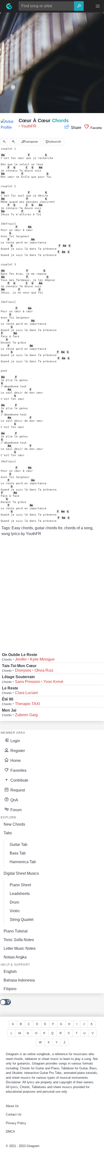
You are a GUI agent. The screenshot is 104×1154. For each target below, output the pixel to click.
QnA (13, 800)
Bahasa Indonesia (19, 980)
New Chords (14, 824)
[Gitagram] (9, 6)
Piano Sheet (20, 885)
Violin (15, 911)
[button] (97, 6)
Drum (14, 902)
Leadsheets (20, 894)
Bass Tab (18, 853)
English (10, 971)
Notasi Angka (15, 957)
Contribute (18, 780)
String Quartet (21, 920)
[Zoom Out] (4, 141)
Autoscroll (54, 141)
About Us (12, 1106)
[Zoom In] (13, 141)
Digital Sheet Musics (21, 873)
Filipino (10, 989)
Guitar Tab (18, 844)
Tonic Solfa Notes (19, 940)
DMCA (10, 1131)
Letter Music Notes (20, 948)
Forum (15, 810)
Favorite (95, 128)
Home (15, 761)
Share (76, 128)
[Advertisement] (52, 64)
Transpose (30, 141)
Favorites (17, 770)
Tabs (8, 833)
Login (14, 741)
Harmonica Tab (23, 862)
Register (17, 751)
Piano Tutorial (16, 931)
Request (17, 790)
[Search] (79, 6)
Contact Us (14, 1114)
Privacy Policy (16, 1123)
